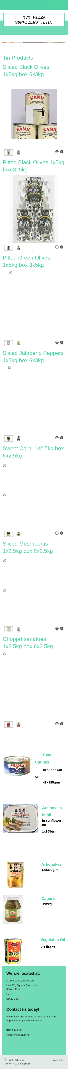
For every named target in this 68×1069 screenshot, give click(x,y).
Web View (58, 1059)
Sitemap (19, 1059)
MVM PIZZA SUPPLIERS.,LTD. (34, 20)
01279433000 (14, 1029)
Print (10, 1059)
